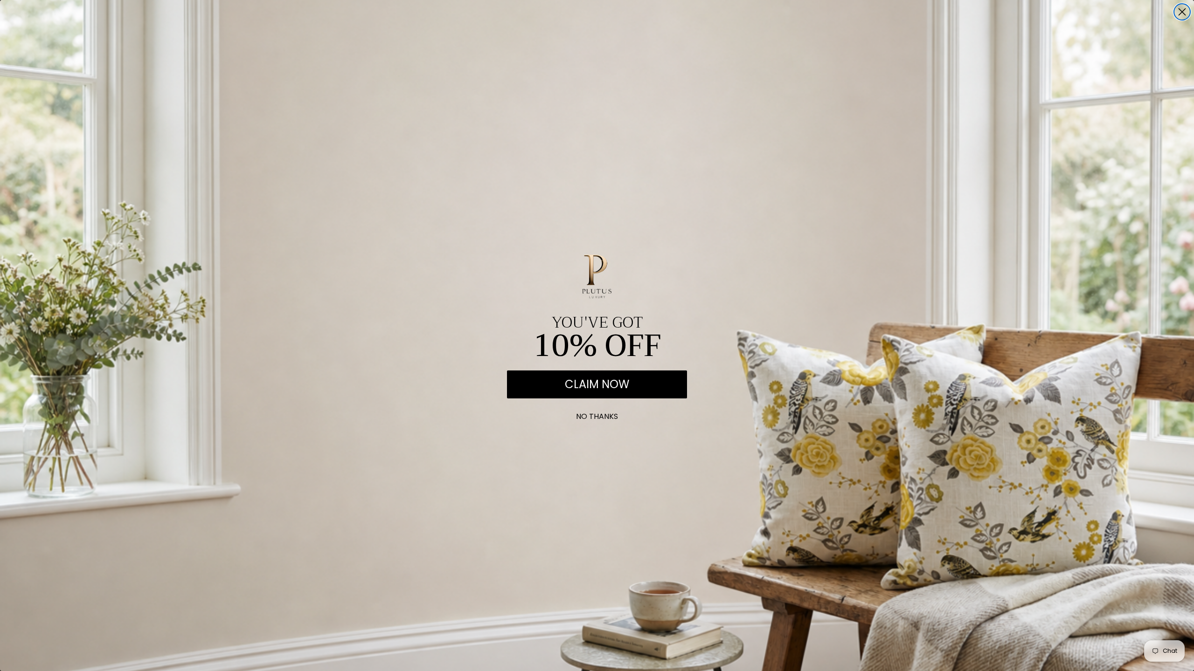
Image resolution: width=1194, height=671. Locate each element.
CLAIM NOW (597, 384)
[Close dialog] (1182, 12)
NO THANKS (597, 414)
